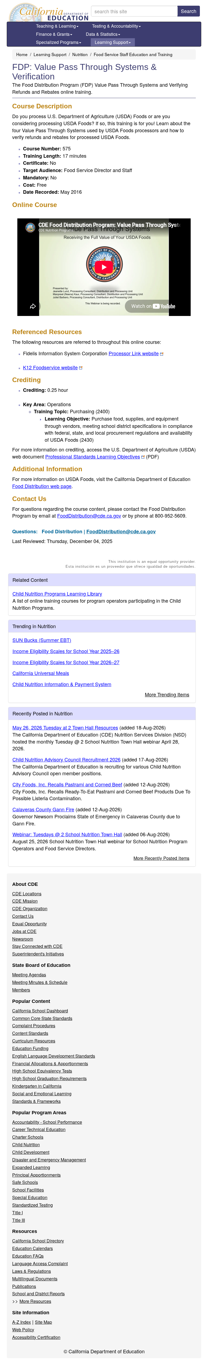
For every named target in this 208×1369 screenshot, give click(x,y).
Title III (18, 1220)
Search (188, 10)
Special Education (29, 1197)
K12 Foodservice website (50, 367)
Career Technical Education (39, 1129)
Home (22, 54)
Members (21, 990)
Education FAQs (28, 1256)
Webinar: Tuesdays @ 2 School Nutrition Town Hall (67, 834)
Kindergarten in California (36, 1086)
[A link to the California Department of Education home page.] (48, 12)
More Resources (35, 1301)
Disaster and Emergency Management (49, 1160)
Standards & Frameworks (36, 1101)
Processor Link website (134, 353)
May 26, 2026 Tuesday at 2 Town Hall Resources (65, 727)
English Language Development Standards (53, 1056)
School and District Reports (38, 1293)
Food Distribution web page (42, 485)
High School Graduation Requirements (49, 1078)
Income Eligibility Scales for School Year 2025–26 (65, 650)
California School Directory (38, 1241)
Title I (17, 1212)
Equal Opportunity (29, 924)
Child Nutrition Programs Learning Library (57, 593)
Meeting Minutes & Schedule (39, 982)
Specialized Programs (57, 42)
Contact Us (23, 916)
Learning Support (111, 42)
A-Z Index (21, 1322)
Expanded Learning (31, 1167)
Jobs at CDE (24, 931)
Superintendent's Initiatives (38, 954)
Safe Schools (25, 1182)
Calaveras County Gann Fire (43, 809)
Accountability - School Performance (47, 1122)
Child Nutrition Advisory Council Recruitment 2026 (66, 759)
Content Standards (30, 1033)
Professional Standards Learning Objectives (102, 456)
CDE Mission (25, 901)
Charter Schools (27, 1137)
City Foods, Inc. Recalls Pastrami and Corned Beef (67, 784)
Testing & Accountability (115, 26)
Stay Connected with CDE (37, 946)
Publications (24, 1286)
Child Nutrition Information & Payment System (61, 683)
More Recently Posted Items (161, 858)
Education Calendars (32, 1248)
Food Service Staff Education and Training (133, 54)
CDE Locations (26, 893)
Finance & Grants (53, 34)
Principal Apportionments (36, 1175)
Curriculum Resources (33, 1041)
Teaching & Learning (56, 26)
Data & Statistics (102, 34)
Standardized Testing (32, 1205)
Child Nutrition (26, 1144)
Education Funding (30, 1048)
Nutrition (80, 54)
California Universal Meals (40, 672)
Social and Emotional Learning (42, 1093)
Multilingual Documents (34, 1279)
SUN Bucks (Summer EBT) (41, 639)
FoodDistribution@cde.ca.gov (89, 515)
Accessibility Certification (36, 1337)
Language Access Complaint (40, 1263)
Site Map (43, 1322)
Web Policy (23, 1329)
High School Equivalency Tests (42, 1071)
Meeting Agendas (29, 974)
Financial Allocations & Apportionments (50, 1063)
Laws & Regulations (31, 1271)
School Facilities (28, 1190)
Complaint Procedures (33, 1025)
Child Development (30, 1152)
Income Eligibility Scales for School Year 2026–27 (65, 662)
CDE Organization (29, 908)
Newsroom (22, 939)
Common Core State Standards (42, 1018)
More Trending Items (167, 694)
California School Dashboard (40, 1011)
